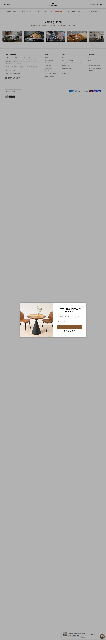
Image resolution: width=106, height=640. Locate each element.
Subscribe (69, 327)
